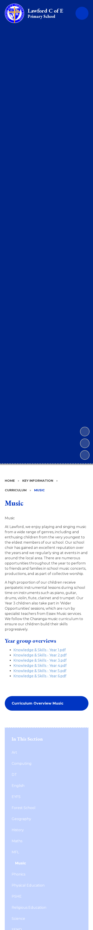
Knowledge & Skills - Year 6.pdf (39, 676)
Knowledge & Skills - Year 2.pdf (40, 655)
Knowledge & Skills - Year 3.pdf (40, 660)
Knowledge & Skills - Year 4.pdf (40, 666)
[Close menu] (81, 13)
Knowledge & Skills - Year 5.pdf (39, 671)
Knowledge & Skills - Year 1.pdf (39, 650)
